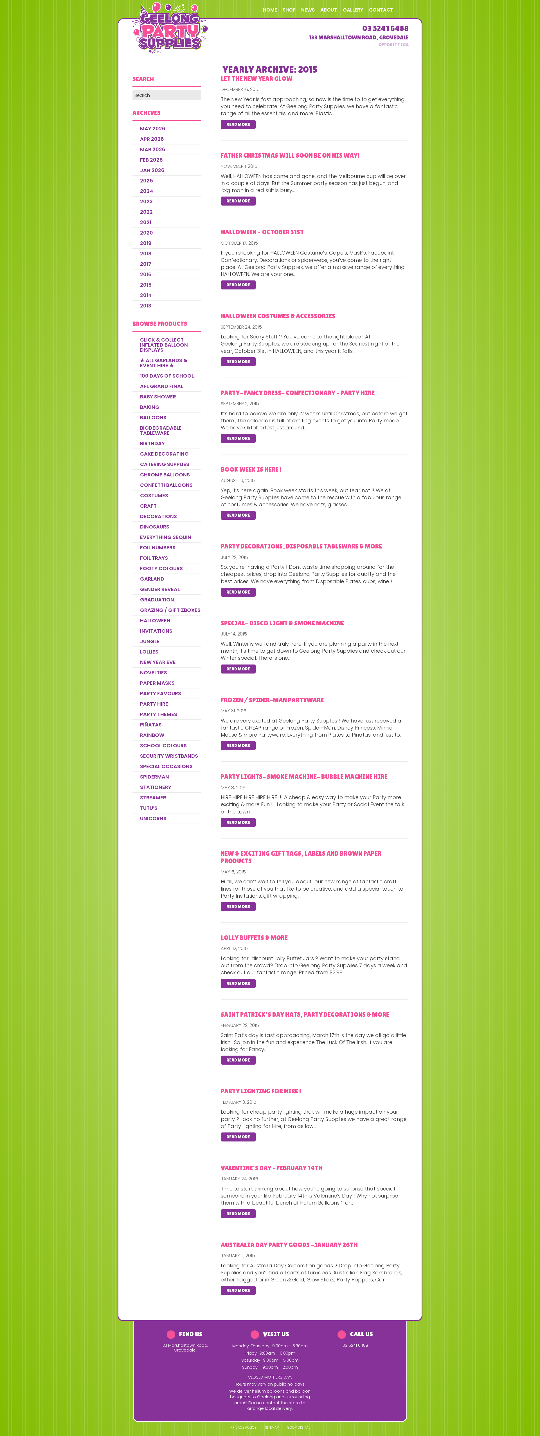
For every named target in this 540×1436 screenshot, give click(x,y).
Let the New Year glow (256, 78)
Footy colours (161, 568)
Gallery (353, 9)
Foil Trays (154, 557)
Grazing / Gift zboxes (170, 610)
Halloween (155, 620)
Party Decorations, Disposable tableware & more (301, 546)
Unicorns (153, 818)
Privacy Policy (243, 1427)
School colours (163, 745)
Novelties (153, 672)
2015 (146, 284)
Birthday (152, 443)
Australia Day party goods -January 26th (289, 1244)
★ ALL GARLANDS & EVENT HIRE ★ (163, 363)
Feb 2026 (151, 159)
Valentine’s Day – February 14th (272, 1168)
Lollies (149, 651)
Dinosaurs (154, 526)
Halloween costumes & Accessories (278, 316)
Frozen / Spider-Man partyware (272, 700)
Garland (152, 578)
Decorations (158, 516)
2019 (145, 243)
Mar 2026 (152, 149)
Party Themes (158, 714)
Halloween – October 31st (262, 232)
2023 (146, 201)
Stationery (155, 787)
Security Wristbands (169, 755)
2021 (145, 222)
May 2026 (152, 128)
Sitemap (272, 1427)
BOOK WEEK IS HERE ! (251, 469)
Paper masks (157, 682)
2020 (146, 232)
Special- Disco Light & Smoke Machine (282, 623)
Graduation (157, 599)
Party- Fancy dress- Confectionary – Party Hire (298, 392)
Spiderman (154, 776)
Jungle (149, 641)
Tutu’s (149, 807)
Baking (149, 407)
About (328, 9)
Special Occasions (166, 766)
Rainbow (152, 735)
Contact (381, 9)
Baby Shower (158, 396)
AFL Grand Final (161, 386)
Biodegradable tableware (161, 430)
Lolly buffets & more (254, 937)
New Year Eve (158, 662)
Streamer (153, 797)
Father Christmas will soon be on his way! (290, 155)
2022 (146, 211)
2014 (146, 295)
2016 (146, 274)
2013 (145, 305)
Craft (148, 505)
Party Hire (154, 703)
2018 (146, 253)
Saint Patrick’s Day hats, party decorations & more (305, 1014)
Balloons (153, 417)
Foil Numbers (158, 547)
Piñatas (151, 724)
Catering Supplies (164, 464)
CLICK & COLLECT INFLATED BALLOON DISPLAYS (164, 344)
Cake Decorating (164, 453)
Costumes (154, 495)
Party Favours (160, 693)
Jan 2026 (152, 170)
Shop (289, 9)
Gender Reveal (160, 589)
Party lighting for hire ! (261, 1091)
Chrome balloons (165, 474)
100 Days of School (167, 375)
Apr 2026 (152, 138)
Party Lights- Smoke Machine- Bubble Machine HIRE (304, 776)
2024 (146, 191)
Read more (238, 124)
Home (270, 9)
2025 (146, 180)
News (308, 9)
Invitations (156, 630)
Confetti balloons (166, 485)
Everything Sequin (165, 537)
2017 (145, 263)
